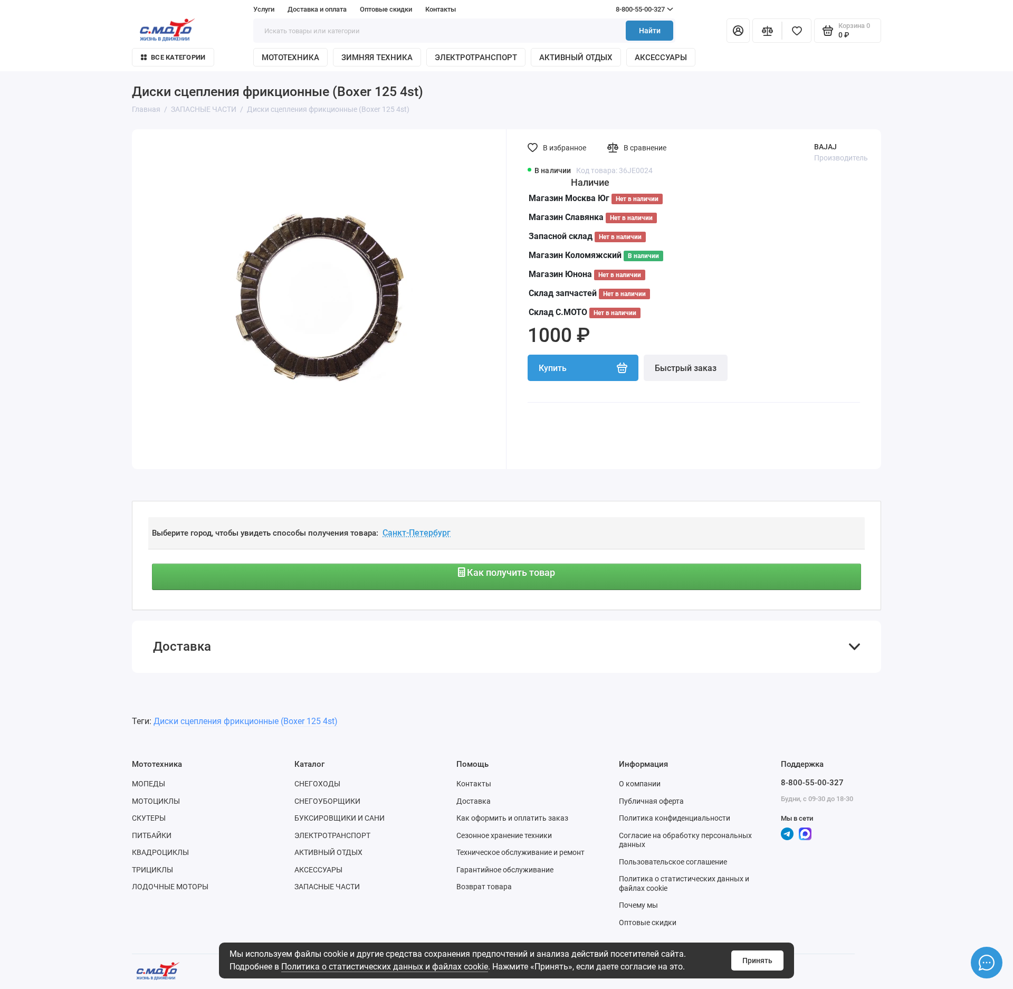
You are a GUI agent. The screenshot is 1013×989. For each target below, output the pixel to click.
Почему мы (638, 905)
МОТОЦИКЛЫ (156, 801)
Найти (650, 30)
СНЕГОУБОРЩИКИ (327, 801)
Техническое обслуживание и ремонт (520, 852)
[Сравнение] (767, 30)
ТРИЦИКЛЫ (152, 870)
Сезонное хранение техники (504, 835)
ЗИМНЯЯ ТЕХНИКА (377, 57)
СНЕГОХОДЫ (317, 783)
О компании (640, 783)
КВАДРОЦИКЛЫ (160, 852)
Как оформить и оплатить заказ (512, 818)
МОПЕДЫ (148, 783)
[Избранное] (796, 30)
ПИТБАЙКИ (151, 835)
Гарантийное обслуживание (504, 870)
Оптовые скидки (386, 9)
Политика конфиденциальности (674, 818)
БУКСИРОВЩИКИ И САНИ (339, 818)
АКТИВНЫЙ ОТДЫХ (576, 57)
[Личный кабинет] (738, 30)
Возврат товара (484, 886)
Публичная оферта (651, 801)
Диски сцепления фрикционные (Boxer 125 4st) (246, 721)
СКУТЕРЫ (149, 818)
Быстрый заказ (685, 368)
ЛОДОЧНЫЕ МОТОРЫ (170, 886)
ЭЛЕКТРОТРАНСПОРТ (476, 57)
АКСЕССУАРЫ (661, 57)
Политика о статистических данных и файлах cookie (384, 967)
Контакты (440, 9)
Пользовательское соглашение (673, 862)
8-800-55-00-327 (620, 9)
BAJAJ (825, 146)
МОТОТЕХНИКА (290, 57)
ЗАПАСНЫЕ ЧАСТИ (327, 886)
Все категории (178, 57)
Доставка (473, 801)
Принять (757, 960)
